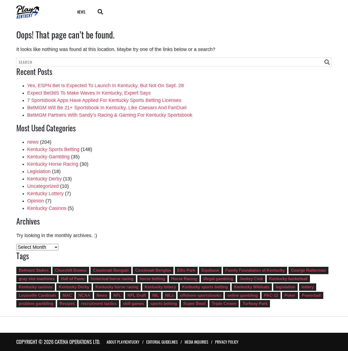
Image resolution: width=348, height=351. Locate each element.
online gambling (242, 295)
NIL (155, 295)
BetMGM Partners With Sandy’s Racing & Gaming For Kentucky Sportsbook (109, 115)
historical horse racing (112, 278)
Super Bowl (194, 303)
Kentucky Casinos (46, 208)
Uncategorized (43, 186)
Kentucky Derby (44, 178)
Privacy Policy (226, 342)
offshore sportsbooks (200, 295)
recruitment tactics (99, 303)
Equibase (210, 270)
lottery (308, 287)
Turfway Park (255, 303)
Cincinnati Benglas (153, 270)
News (81, 12)
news (33, 142)
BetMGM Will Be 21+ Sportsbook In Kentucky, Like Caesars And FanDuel (107, 107)
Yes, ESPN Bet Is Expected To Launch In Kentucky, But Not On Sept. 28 (105, 85)
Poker (290, 295)
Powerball (311, 295)
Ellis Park (186, 270)
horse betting (152, 278)
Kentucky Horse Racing (52, 164)
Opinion (35, 201)
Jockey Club (251, 278)
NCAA (84, 295)
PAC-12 (271, 295)
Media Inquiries (196, 342)
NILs (169, 295)
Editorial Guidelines (162, 342)
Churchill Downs (71, 270)
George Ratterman (308, 270)
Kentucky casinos (35, 287)
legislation (285, 287)
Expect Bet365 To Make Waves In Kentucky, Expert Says (89, 93)
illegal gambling (218, 278)
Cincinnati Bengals (111, 270)
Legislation (39, 171)
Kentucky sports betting (205, 287)
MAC (67, 295)
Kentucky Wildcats (251, 287)
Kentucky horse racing (116, 287)
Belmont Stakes (34, 270)
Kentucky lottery (160, 287)
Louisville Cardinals (37, 295)
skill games (133, 303)
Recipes (67, 303)
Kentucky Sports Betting (53, 149)
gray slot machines (37, 278)
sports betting (163, 303)
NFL (117, 295)
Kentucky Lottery (45, 193)
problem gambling (36, 303)
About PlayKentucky (123, 342)
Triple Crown (224, 303)
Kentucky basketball (288, 278)
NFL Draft (137, 295)
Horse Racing (184, 278)
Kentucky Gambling (48, 156)
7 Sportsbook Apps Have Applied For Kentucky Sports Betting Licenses (104, 100)
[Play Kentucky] (40, 12)
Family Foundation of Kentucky (255, 270)
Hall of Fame (73, 278)
